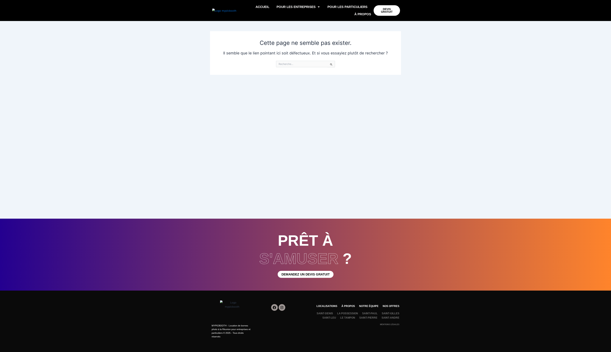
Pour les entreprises (296, 7)
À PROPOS (362, 14)
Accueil (262, 7)
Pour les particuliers (347, 7)
